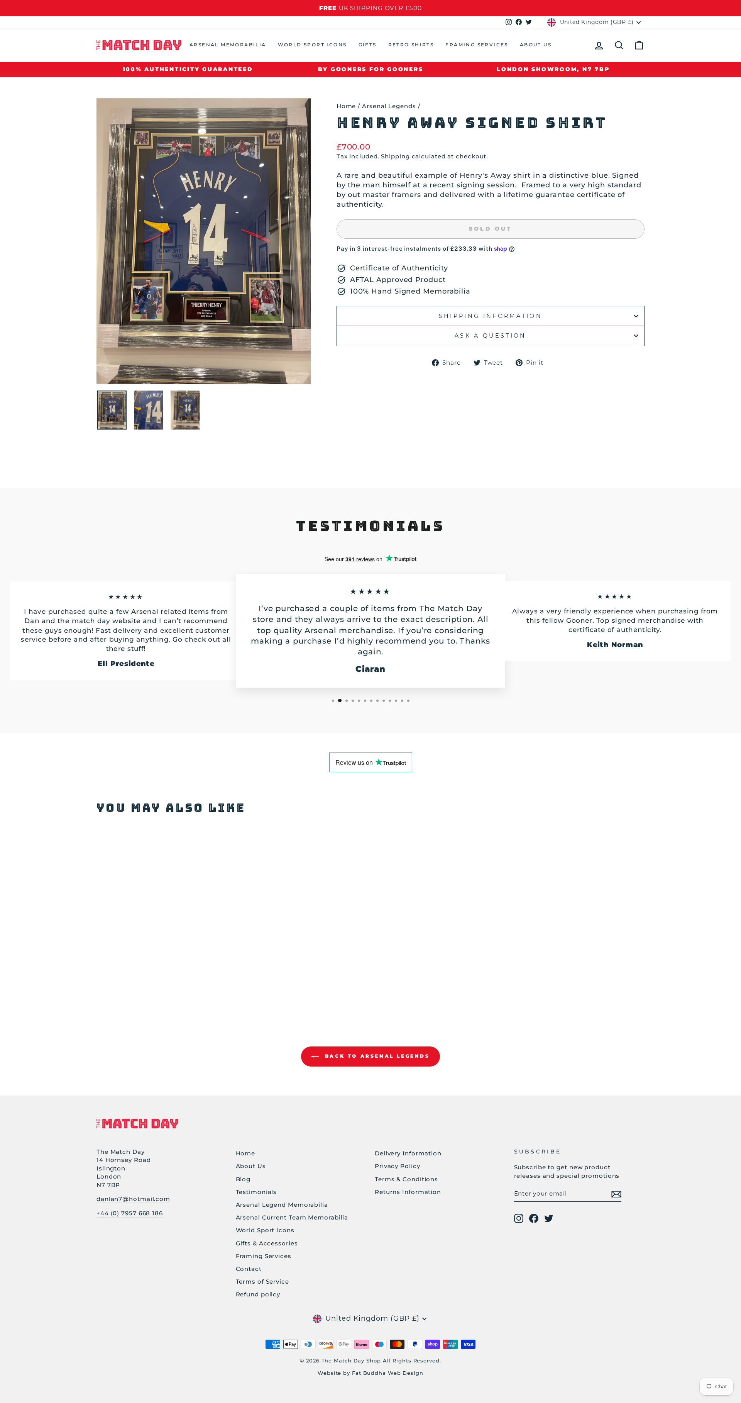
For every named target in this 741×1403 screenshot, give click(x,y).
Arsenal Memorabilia (227, 45)
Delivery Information (408, 1153)
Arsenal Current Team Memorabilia (292, 1217)
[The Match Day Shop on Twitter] (548, 1218)
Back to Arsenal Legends (376, 1056)
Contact (249, 1268)
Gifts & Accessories (267, 1243)
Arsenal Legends (389, 106)
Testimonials (256, 1192)
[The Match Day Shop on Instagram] (518, 1218)
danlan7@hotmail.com (133, 1199)
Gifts (368, 45)
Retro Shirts (411, 45)
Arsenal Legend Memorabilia (282, 1204)
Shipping (395, 156)
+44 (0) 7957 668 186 (129, 1213)
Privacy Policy (397, 1166)
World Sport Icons (312, 45)
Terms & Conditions (406, 1179)
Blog (243, 1179)
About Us (536, 45)
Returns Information (408, 1192)
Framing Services (476, 45)
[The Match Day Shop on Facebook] (533, 1218)
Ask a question (490, 335)
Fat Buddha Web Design (387, 1373)
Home (346, 106)
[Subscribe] (616, 1194)
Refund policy (258, 1294)
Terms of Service (262, 1281)
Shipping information (490, 316)
